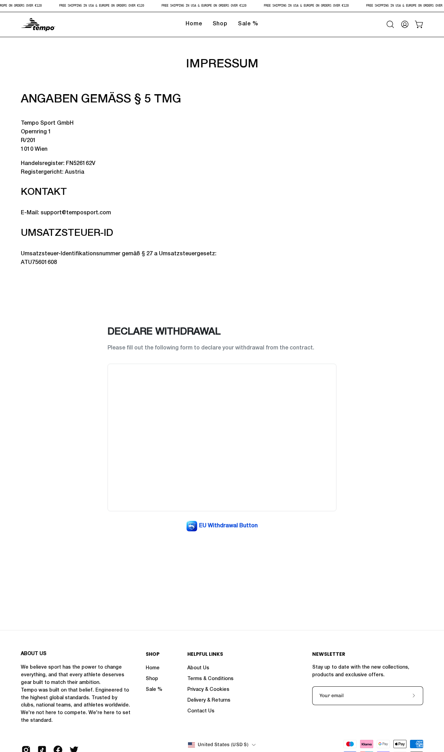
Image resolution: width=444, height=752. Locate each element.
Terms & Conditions (210, 679)
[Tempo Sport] (38, 24)
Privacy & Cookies (208, 689)
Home (153, 668)
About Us (198, 668)
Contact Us (200, 711)
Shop (153, 654)
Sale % (154, 689)
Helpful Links (205, 654)
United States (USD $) (223, 744)
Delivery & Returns (208, 700)
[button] (390, 24)
